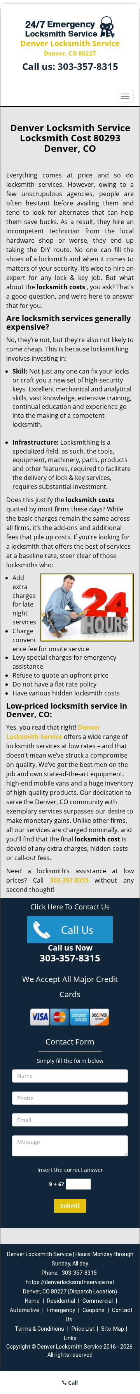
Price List (83, 1329)
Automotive (24, 1310)
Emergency (61, 1310)
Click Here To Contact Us (70, 906)
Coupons (93, 1310)
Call (72, 1382)
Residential (61, 1301)
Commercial (97, 1301)
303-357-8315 (88, 66)
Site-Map (112, 1329)
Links (70, 1338)
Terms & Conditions (39, 1329)
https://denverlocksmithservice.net (70, 1282)
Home (32, 1301)
